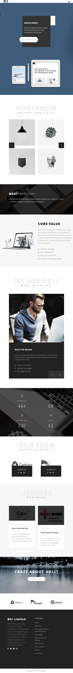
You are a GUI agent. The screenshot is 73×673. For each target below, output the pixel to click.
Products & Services (42, 629)
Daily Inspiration (20, 528)
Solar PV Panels (40, 631)
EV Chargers (39, 635)
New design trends (50, 533)
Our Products (39, 647)
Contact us (38, 653)
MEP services (39, 643)
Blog (27, 525)
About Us (38, 626)
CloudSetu (42, 671)
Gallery (37, 650)
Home (37, 623)
